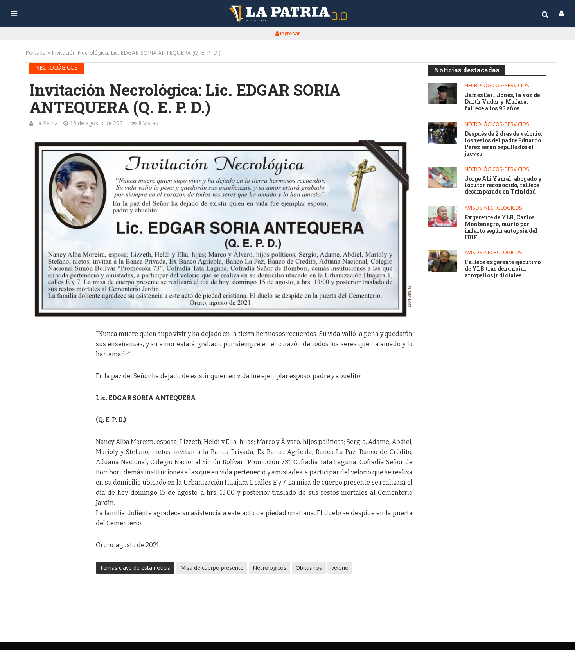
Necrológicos (56, 67)
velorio (340, 567)
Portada (35, 52)
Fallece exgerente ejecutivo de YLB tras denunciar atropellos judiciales (503, 268)
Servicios (517, 85)
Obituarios (309, 567)
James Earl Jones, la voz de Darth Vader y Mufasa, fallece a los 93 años (502, 101)
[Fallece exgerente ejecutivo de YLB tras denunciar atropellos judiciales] (442, 261)
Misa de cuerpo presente (211, 567)
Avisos (473, 208)
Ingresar (289, 33)
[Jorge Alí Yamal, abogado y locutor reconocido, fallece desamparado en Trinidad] (442, 178)
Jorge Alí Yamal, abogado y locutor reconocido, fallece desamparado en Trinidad (503, 185)
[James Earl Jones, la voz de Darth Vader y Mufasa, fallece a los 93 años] (442, 94)
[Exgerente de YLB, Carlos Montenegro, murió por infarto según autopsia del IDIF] (442, 216)
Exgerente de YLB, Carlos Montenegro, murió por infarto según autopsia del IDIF (501, 227)
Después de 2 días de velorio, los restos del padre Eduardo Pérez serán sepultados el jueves (503, 144)
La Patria (46, 123)
